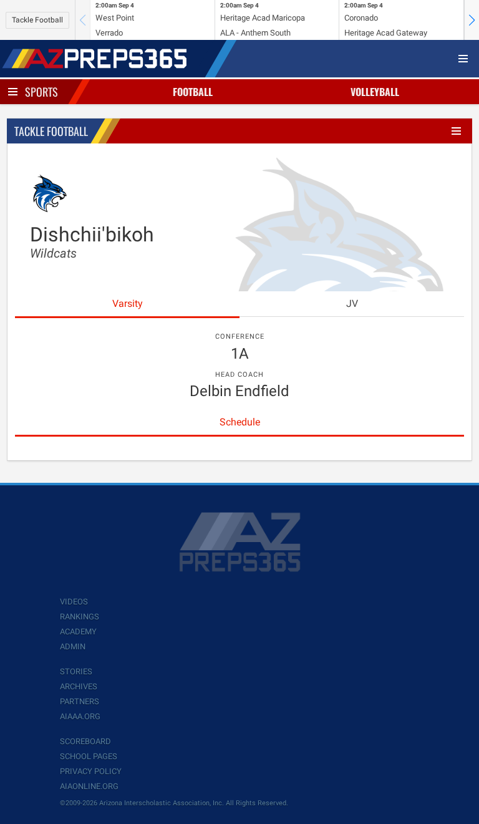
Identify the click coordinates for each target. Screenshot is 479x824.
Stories (76, 671)
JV (352, 303)
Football (193, 91)
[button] (471, 20)
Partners (79, 701)
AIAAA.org (80, 716)
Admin (72, 646)
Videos (74, 601)
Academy (78, 631)
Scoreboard (85, 741)
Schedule (240, 422)
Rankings (79, 616)
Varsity (127, 303)
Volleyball (375, 91)
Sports (41, 92)
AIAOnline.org (89, 786)
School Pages (88, 756)
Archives (78, 686)
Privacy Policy (91, 771)
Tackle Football (37, 20)
